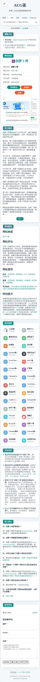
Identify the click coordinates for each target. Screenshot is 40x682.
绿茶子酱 (21, 299)
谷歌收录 (6, 276)
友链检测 (10, 289)
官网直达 (13, 87)
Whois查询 (15, 286)
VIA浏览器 (14, 476)
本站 (11, 18)
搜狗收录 (19, 274)
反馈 (19, 93)
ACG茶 (20, 5)
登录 (26, 662)
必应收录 (31, 274)
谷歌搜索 (9, 283)
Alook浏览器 (26, 474)
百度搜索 (11, 280)
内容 (4, 641)
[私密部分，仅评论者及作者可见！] (12, 662)
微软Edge (23, 476)
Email (5, 632)
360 (25, 274)
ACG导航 (21, 672)
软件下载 (14, 71)
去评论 (34, 613)
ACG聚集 (25, 28)
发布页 (26, 87)
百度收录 (11, 274)
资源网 (27, 672)
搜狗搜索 (19, 280)
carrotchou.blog (26, 531)
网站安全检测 (20, 289)
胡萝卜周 (21, 61)
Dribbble (24, 18)
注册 (21, 662)
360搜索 (27, 280)
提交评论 (6, 662)
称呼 (4, 624)
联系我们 (21, 47)
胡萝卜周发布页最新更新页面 (20, 576)
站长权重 (22, 286)
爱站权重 (30, 286)
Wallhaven (33, 18)
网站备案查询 (30, 289)
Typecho (24, 678)
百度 (17, 18)
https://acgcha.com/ (20, 40)
